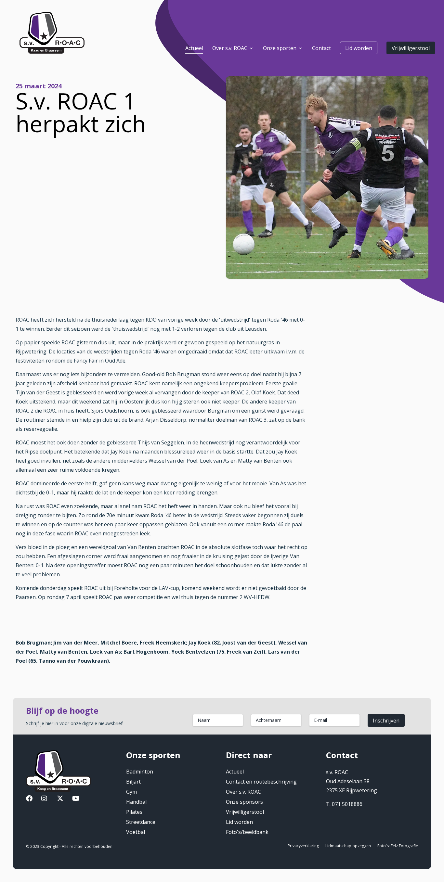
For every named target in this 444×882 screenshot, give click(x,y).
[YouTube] (76, 799)
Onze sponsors (244, 801)
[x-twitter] (60, 799)
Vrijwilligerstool (411, 48)
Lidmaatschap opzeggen (348, 846)
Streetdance (140, 821)
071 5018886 (347, 804)
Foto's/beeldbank (247, 832)
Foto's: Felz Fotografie (397, 846)
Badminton (139, 771)
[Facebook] (29, 799)
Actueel (235, 771)
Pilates (134, 811)
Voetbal (135, 832)
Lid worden (358, 48)
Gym (131, 791)
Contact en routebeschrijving (261, 781)
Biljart (133, 781)
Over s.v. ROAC (243, 791)
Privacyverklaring (303, 846)
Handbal (136, 801)
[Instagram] (44, 799)
